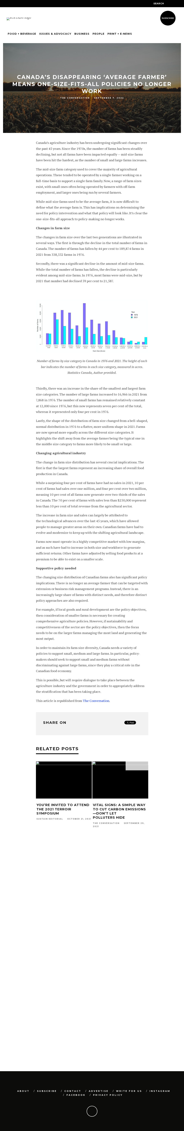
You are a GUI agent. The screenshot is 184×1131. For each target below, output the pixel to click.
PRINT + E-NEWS (119, 33)
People (98, 33)
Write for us (129, 1091)
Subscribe (47, 1091)
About (23, 1091)
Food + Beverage (22, 33)
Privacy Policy (108, 1095)
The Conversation (75, 98)
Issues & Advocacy (55, 33)
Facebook (76, 1095)
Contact (72, 1091)
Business (81, 33)
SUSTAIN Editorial (49, 819)
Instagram (160, 1091)
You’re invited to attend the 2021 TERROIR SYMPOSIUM (62, 809)
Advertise (99, 1091)
